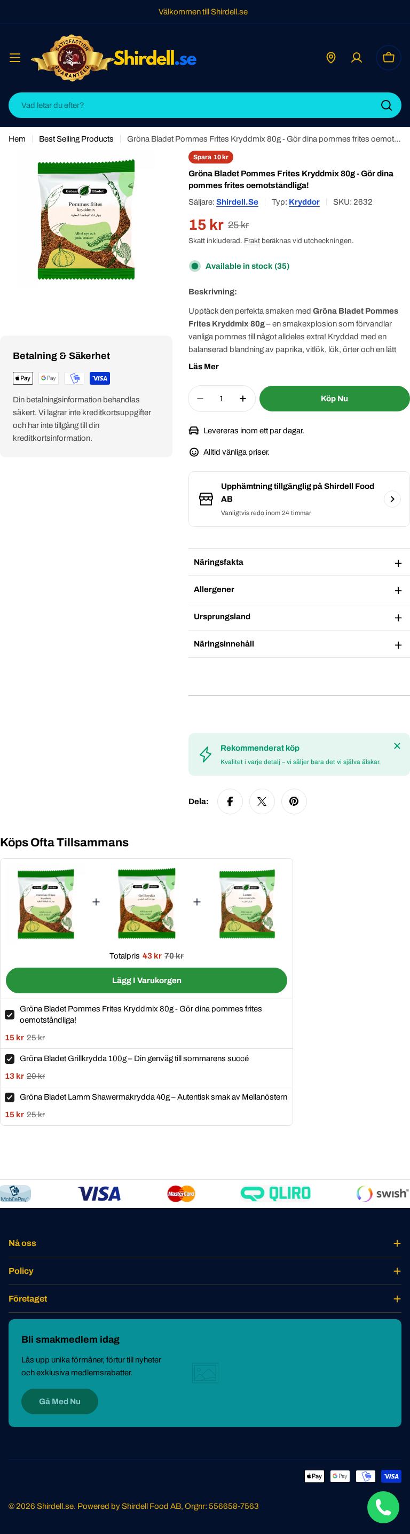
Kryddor (304, 202)
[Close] (397, 746)
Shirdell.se (237, 202)
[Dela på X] (262, 801)
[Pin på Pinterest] (294, 801)
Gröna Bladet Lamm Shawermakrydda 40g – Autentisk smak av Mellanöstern (153, 1097)
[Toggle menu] (15, 57)
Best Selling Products (76, 139)
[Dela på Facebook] (230, 801)
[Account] (356, 57)
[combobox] (205, 105)
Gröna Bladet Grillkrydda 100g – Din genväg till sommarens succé (134, 1058)
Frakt (252, 241)
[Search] (386, 105)
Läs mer (203, 366)
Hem (17, 139)
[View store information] (392, 499)
